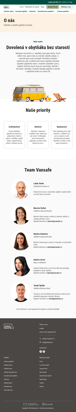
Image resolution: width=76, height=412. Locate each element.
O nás (21, 7)
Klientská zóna (66, 7)
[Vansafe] (9, 326)
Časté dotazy (43, 372)
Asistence (32, 11)
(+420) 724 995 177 (54, 2)
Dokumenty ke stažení (32, 7)
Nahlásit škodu (52, 7)
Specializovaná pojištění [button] (46, 11)
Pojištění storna (8, 365)
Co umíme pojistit (44, 365)
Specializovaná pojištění (10, 376)
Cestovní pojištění (63, 11)
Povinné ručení (8, 11)
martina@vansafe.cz (54, 247)
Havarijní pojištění (21, 11)
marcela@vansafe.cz (55, 221)
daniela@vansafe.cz (54, 273)
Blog (42, 7)
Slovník (41, 386)
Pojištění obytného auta (10, 372)
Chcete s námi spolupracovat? (47, 332)
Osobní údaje (43, 379)
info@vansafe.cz (47, 342)
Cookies (41, 383)
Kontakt (56, 309)
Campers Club (43, 368)
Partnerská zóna (8, 390)
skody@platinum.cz (56, 299)
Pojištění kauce (8, 368)
